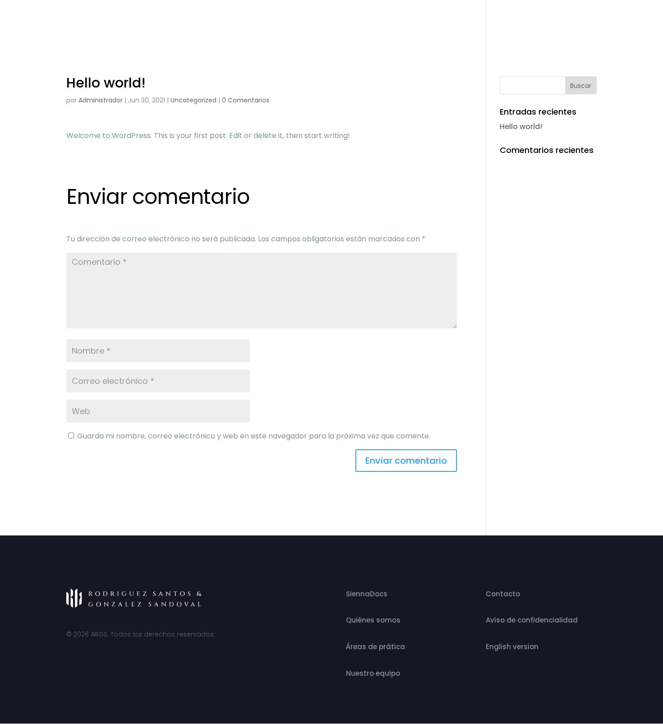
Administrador (100, 100)
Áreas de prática (375, 646)
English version (512, 646)
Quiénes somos (303, 26)
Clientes (538, 26)
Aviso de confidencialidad (532, 620)
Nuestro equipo (438, 26)
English (585, 26)
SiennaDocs (366, 594)
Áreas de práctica (370, 26)
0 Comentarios (245, 100)
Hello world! (521, 126)
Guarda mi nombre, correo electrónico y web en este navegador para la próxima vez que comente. (253, 436)
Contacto (494, 26)
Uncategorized (193, 100)
